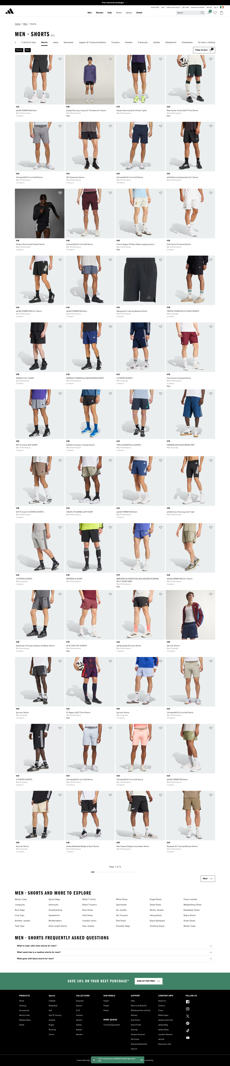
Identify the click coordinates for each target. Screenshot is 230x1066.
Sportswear (121, 905)
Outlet (139, 13)
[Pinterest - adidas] (198, 1023)
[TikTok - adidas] (198, 1031)
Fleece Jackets (190, 899)
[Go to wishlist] (215, 13)
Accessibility (148, 1060)
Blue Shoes (87, 910)
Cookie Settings (83, 1060)
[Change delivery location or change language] (222, 7)
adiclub (209, 7)
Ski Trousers (122, 915)
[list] (115, 43)
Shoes (119, 13)
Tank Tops (19, 926)
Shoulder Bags (123, 926)
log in (216, 7)
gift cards (185, 7)
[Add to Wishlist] (60, 59)
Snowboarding (55, 910)
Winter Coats (21, 899)
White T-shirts (89, 899)
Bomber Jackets (22, 921)
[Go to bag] (221, 13)
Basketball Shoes (192, 910)
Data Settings (96, 1060)
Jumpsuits (20, 905)
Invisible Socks (89, 921)
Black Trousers (89, 905)
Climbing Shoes (157, 926)
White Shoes (122, 899)
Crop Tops (19, 915)
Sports (129, 13)
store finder (155, 7)
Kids (110, 13)
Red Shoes (121, 921)
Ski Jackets (121, 910)
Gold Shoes (87, 915)
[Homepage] (9, 11)
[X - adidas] (198, 1016)
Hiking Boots (156, 915)
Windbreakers (55, 921)
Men (90, 13)
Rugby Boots (156, 899)
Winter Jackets (157, 910)
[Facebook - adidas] (198, 1002)
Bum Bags (20, 910)
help (163, 7)
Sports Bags (54, 899)
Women (99, 13)
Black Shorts (190, 915)
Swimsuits (53, 905)
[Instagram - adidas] (198, 1009)
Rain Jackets (88, 926)
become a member (197, 7)
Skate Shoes (155, 905)
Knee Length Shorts (58, 926)
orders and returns (173, 7)
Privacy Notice (116, 1060)
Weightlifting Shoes (193, 905)
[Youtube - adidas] (198, 1038)
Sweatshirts (54, 915)
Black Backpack (157, 921)
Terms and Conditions (133, 1060)
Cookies (106, 1060)
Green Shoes (189, 921)
